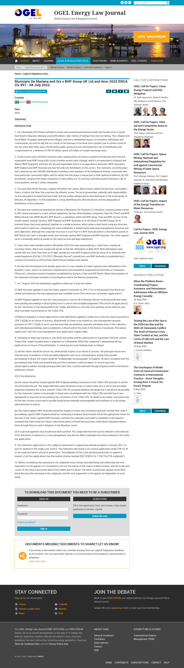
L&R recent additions (93, 67)
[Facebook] (123, 91)
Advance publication (29, 608)
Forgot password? (26, 522)
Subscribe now (99, 516)
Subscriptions (101, 642)
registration (117, 607)
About (36, 60)
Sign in (24, 60)
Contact (98, 646)
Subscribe (157, 60)
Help (96, 650)
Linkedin (122, 2)
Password (22, 513)
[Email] (127, 91)
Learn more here (37, 561)
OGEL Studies (139, 60)
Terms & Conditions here (27, 643)
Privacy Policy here (58, 643)
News (22, 613)
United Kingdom (39, 101)
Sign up (18, 598)
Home (16, 60)
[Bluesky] (116, 91)
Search (108, 67)
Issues (22, 604)
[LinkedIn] (110, 91)
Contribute (160, 266)
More (142, 266)
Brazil (23, 101)
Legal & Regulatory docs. (73, 60)
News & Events (119, 60)
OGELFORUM (100, 60)
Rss (129, 2)
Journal (48, 60)
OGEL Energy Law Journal (33, 14)
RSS (61, 613)
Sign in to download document (32, 91)
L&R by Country (57, 67)
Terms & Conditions (104, 635)
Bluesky (126, 2)
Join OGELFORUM (151, 36)
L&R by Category (74, 67)
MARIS (41, 656)
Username (22, 505)
